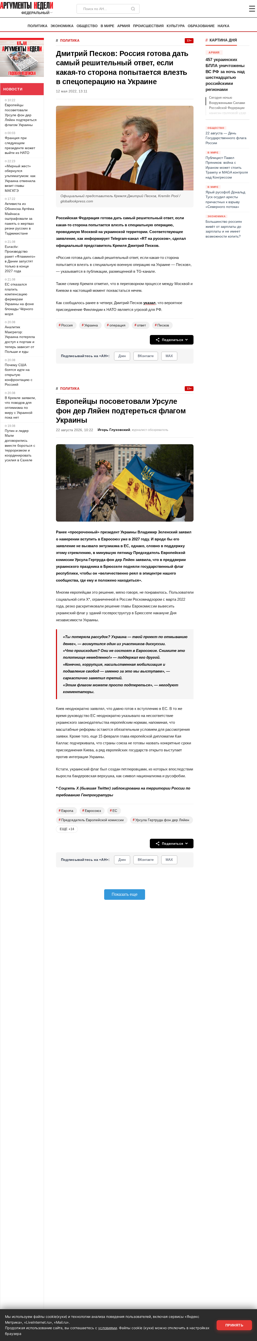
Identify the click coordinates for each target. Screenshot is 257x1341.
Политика (37, 26)
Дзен (122, 356)
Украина (90, 325)
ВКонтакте (146, 356)
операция (116, 325)
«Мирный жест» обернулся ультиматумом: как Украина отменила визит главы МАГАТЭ (20, 178)
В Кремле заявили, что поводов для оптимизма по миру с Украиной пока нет (20, 407)
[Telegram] (226, 9)
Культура (176, 26)
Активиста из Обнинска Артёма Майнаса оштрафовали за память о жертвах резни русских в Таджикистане (19, 218)
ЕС (113, 810)
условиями (107, 1328)
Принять (234, 1325)
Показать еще (125, 894)
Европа (66, 810)
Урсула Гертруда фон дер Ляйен (161, 820)
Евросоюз (91, 810)
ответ (140, 325)
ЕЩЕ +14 (67, 829)
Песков (162, 325)
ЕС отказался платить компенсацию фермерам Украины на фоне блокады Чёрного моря (19, 299)
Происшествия (148, 26)
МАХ (169, 356)
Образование (201, 26)
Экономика (62, 26)
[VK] (238, 9)
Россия (66, 325)
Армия (123, 26)
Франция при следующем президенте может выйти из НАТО (20, 145)
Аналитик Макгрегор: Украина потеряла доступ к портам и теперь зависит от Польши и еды (20, 339)
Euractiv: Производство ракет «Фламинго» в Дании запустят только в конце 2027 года (20, 259)
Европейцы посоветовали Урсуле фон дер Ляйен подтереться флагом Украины (21, 115)
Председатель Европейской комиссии (91, 820)
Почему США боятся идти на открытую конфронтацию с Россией (18, 374)
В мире (107, 26)
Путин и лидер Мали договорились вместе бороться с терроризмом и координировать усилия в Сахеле (20, 445)
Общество (87, 26)
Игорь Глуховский (114, 430)
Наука (223, 26)
